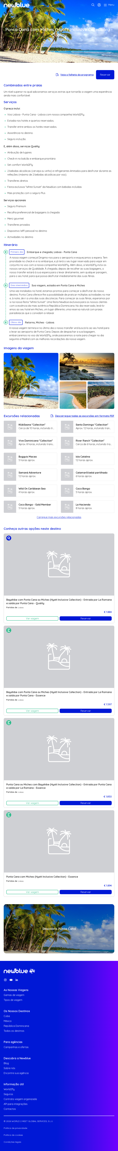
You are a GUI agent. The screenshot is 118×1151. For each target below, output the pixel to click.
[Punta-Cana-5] (87, 366)
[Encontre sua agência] (93, 5)
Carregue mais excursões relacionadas (59, 517)
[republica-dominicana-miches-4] (101, 395)
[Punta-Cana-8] (31, 381)
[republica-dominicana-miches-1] (73, 395)
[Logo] (17, 4)
